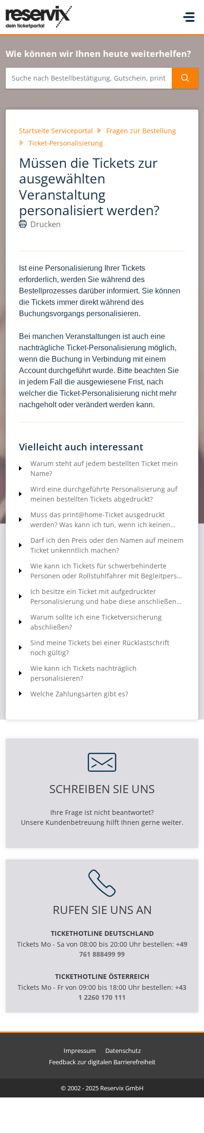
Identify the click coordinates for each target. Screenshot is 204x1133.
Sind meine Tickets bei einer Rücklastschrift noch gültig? (99, 647)
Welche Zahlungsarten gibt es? (79, 693)
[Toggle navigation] (188, 17)
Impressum (80, 1050)
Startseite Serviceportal (56, 130)
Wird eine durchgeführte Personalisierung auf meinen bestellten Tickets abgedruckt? (103, 493)
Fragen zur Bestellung (141, 130)
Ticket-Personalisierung (65, 142)
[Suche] (185, 78)
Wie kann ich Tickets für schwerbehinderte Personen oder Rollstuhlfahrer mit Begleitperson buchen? (107, 571)
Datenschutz (123, 1050)
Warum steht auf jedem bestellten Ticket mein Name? (104, 468)
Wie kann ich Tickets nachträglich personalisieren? (83, 673)
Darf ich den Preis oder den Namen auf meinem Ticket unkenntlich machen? (107, 545)
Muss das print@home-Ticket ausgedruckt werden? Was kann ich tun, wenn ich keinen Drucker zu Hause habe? (100, 520)
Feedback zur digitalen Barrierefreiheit (102, 1062)
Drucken (45, 224)
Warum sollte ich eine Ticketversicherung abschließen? (96, 621)
